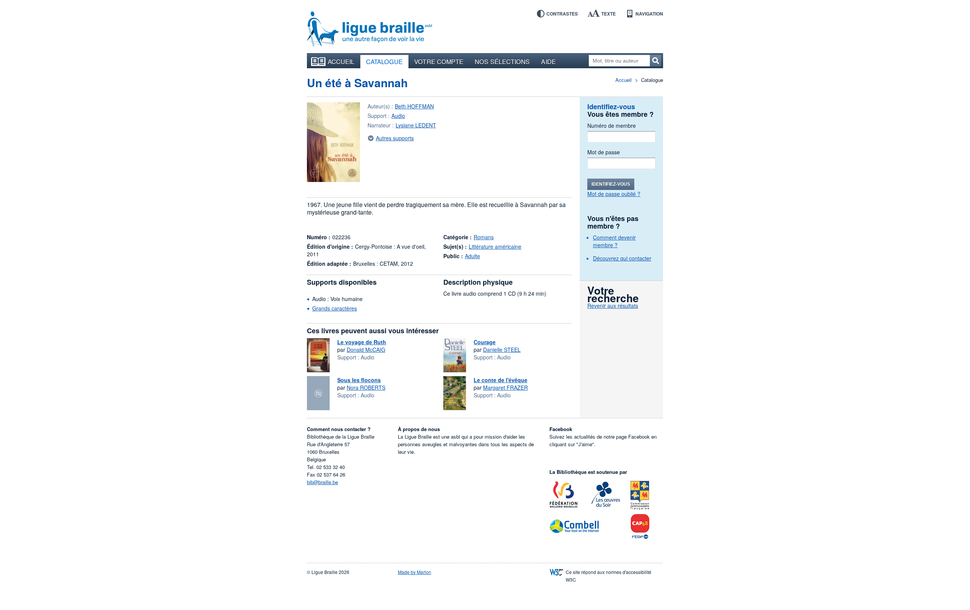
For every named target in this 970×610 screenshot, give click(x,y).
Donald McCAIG (366, 349)
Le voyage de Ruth (361, 342)
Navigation (649, 13)
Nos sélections (502, 61)
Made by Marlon (414, 572)
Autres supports (395, 138)
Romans (484, 237)
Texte (608, 13)
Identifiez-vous (610, 184)
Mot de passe (603, 152)
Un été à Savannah (357, 82)
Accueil (341, 61)
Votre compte (438, 61)
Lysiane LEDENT (416, 125)
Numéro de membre (611, 125)
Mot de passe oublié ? (613, 194)
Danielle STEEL (502, 349)
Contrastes (562, 13)
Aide (548, 61)
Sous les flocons (359, 380)
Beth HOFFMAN (414, 106)
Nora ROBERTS (366, 387)
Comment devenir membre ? (614, 241)
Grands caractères (334, 308)
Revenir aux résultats (612, 305)
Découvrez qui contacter (622, 258)
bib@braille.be (322, 482)
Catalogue (384, 61)
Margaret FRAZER (505, 387)
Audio (398, 115)
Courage (485, 342)
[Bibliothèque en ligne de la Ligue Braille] (369, 29)
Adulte (472, 256)
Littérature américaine (495, 246)
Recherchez (655, 60)
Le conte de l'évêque (500, 380)
